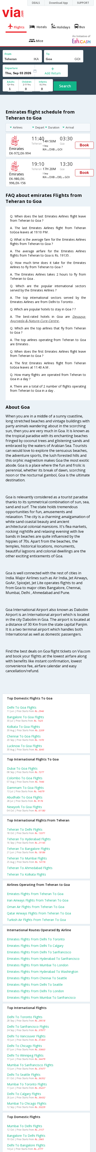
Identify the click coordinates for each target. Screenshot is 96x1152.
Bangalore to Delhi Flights (26, 1135)
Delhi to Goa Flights (21, 707)
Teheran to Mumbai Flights (27, 858)
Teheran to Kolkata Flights (26, 874)
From (8, 54)
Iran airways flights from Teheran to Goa (37, 900)
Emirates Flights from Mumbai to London (37, 965)
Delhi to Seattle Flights (23, 1074)
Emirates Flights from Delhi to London (35, 991)
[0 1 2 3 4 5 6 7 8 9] (26, 89)
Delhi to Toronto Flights (24, 1017)
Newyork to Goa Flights (24, 807)
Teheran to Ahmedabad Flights (29, 868)
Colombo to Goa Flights (24, 778)
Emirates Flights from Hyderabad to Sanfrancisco (43, 958)
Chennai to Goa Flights (24, 736)
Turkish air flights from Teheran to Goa (36, 920)
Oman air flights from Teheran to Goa (35, 907)
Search (65, 86)
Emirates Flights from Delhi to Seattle (35, 984)
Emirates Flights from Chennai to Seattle (37, 978)
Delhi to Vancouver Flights (26, 1036)
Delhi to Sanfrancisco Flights (28, 1026)
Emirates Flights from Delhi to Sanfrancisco (39, 952)
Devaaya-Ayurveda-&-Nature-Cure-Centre (48, 318)
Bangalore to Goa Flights (25, 717)
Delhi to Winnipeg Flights (25, 1055)
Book (84, 145)
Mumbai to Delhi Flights (24, 1126)
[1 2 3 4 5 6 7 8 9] (10, 89)
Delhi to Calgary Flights (24, 1094)
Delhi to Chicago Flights (24, 1046)
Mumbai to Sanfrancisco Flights (30, 1065)
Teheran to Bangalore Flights (28, 849)
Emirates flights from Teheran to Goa (35, 894)
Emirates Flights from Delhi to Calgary (35, 946)
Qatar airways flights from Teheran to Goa (39, 913)
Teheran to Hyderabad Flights (29, 839)
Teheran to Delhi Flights (24, 829)
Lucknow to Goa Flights (24, 746)
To (48, 54)
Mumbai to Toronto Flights (27, 1084)
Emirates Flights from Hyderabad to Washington (42, 971)
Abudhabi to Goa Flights (24, 797)
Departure (11, 68)
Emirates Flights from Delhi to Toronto (36, 939)
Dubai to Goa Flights (22, 768)
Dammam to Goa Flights (25, 788)
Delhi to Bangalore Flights (26, 1145)
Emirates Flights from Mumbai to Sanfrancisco (41, 997)
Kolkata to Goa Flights (23, 726)
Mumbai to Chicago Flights (26, 1103)
